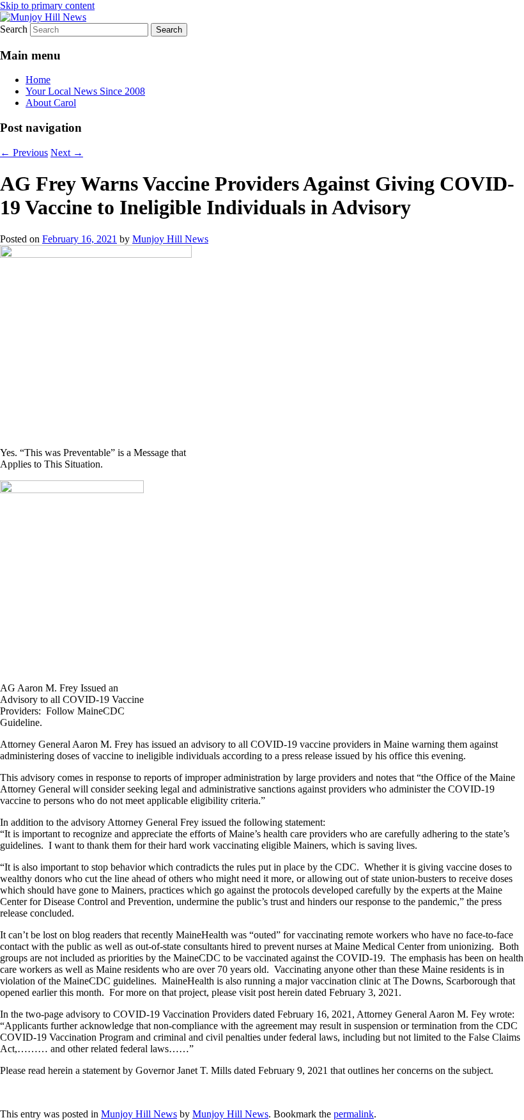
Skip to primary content (47, 5)
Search (13, 29)
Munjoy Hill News (170, 238)
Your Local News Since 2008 (85, 91)
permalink (354, 1113)
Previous (24, 152)
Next (66, 152)
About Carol (51, 102)
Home (38, 79)
